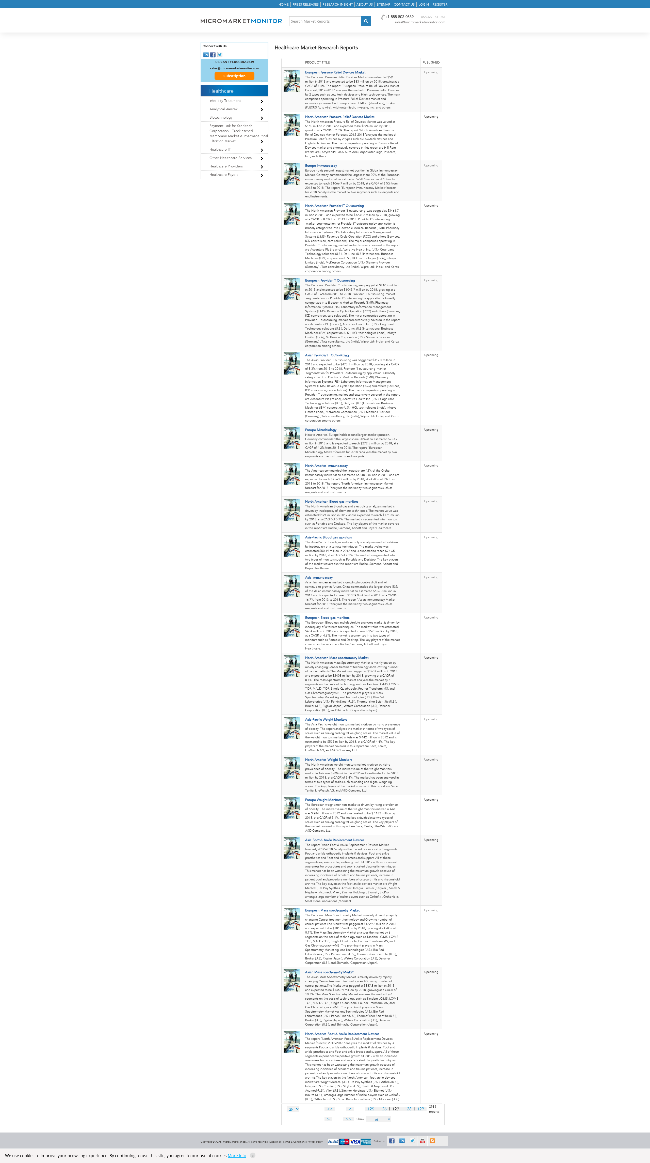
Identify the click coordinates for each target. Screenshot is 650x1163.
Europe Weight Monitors (323, 800)
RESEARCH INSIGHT (337, 4)
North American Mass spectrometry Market (336, 658)
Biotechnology (221, 117)
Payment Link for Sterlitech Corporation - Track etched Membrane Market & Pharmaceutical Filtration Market (238, 133)
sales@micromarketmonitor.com (420, 22)
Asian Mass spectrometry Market (329, 972)
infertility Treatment (225, 101)
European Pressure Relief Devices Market (335, 72)
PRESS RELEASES (305, 4)
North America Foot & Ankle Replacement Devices (342, 1034)
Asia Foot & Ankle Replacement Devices (334, 840)
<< (330, 1109)
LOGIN (423, 4)
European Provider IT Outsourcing (330, 280)
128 (408, 1109)
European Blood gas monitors (327, 617)
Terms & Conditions (294, 1142)
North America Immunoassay (326, 466)
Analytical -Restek (223, 109)
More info (237, 1155)
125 (370, 1109)
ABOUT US (364, 4)
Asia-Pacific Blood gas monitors (328, 537)
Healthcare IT (220, 149)
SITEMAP (383, 4)
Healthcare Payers (223, 175)
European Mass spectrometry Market (332, 910)
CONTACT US (404, 4)
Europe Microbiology (320, 430)
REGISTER (440, 4)
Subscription (234, 75)
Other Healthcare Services (230, 158)
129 (420, 1109)
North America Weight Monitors (328, 760)
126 (383, 1109)
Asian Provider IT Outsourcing (327, 355)
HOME (284, 4)
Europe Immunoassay (321, 165)
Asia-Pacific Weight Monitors (326, 719)
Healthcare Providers (226, 166)
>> (348, 1119)
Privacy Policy (315, 1142)
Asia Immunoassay (319, 577)
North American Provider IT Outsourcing (334, 206)
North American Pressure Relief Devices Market (339, 117)
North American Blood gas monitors (332, 501)
